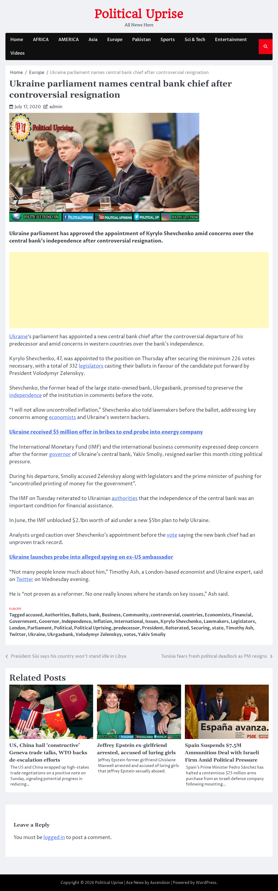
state (217, 628)
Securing (200, 628)
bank (94, 615)
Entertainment (231, 40)
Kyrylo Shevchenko (180, 622)
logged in (54, 837)
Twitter (24, 579)
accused (34, 615)
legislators (91, 366)
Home (16, 40)
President (152, 628)
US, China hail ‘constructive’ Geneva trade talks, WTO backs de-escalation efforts (48, 752)
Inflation (102, 622)
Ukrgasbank (60, 635)
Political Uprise (139, 14)
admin (55, 107)
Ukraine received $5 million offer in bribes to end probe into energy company (106, 432)
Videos (17, 53)
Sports (167, 40)
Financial (241, 615)
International (128, 622)
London (17, 628)
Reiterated (177, 628)
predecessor (126, 628)
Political (63, 628)
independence (25, 395)
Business (111, 615)
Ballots (79, 615)
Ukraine (18, 336)
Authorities (57, 615)
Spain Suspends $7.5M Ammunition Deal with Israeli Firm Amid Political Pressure (222, 752)
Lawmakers (216, 622)
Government (23, 622)
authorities (125, 498)
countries (192, 615)
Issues (151, 622)
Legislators (243, 622)
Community (136, 615)
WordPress (206, 882)
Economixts (217, 615)
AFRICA (41, 40)
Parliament (39, 628)
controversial (165, 615)
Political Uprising (92, 628)
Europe (114, 40)
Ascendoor (160, 882)
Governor (49, 622)
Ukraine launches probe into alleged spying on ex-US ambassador (91, 557)
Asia (93, 40)
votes (130, 635)
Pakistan (141, 40)
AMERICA (68, 40)
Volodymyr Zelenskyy (98, 635)
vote (172, 535)
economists (62, 417)
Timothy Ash (239, 628)
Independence (76, 622)
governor (60, 454)
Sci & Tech (195, 40)
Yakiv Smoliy (152, 635)
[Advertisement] (139, 290)
